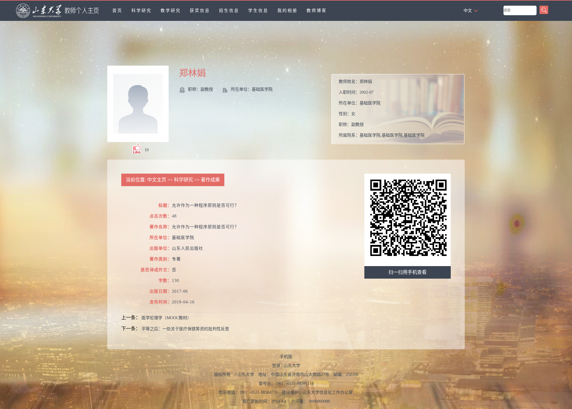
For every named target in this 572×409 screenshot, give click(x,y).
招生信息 (229, 10)
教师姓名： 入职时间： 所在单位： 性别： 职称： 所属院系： (382, 108)
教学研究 (171, 10)
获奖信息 (200, 10)
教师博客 (317, 10)
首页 (117, 10)
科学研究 (141, 10)
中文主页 (156, 179)
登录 (276, 365)
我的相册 (287, 10)
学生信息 (258, 10)
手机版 (286, 356)
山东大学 (292, 365)
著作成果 (210, 179)
